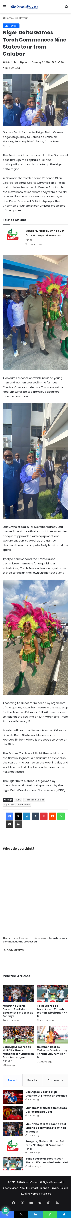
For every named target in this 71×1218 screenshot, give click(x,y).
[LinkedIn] (26, 816)
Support (44, 1188)
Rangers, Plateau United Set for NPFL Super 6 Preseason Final (44, 235)
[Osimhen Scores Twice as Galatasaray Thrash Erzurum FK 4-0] (52, 1035)
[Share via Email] (9, 824)
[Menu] (4, 8)
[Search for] (66, 8)
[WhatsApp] (61, 816)
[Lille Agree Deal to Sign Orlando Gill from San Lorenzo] (13, 1097)
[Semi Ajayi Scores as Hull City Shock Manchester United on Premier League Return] (18, 1035)
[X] (18, 816)
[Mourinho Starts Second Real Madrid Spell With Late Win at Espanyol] (18, 993)
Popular (32, 1080)
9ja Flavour (21, 18)
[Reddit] (52, 816)
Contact (33, 1188)
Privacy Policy (59, 1188)
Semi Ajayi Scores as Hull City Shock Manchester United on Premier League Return (18, 1053)
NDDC (18, 799)
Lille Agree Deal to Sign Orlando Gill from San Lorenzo (46, 1093)
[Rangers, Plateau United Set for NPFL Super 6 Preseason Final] (13, 235)
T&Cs (23, 1193)
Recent (13, 1080)
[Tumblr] (35, 816)
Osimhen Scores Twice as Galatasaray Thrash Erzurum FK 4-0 (52, 1052)
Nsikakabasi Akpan (16, 62)
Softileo (46, 1193)
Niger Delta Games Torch (17, 804)
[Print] (18, 824)
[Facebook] (9, 816)
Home (9, 18)
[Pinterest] (44, 816)
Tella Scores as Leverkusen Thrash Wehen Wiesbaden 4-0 (52, 1011)
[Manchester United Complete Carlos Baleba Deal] (13, 1113)
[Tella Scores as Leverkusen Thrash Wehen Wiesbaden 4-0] (52, 993)
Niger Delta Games (34, 799)
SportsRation (10, 1188)
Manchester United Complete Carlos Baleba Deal (46, 1110)
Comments (55, 1080)
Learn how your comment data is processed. (35, 939)
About (23, 1188)
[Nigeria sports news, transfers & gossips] (23, 7)
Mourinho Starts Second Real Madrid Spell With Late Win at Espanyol (18, 1011)
